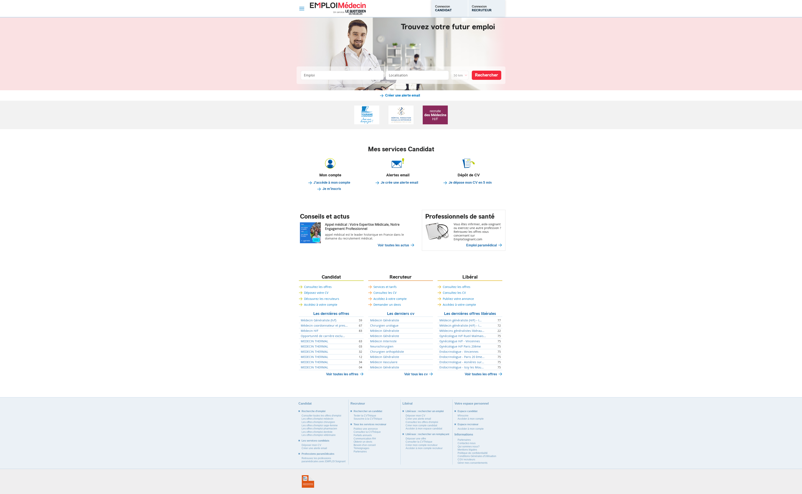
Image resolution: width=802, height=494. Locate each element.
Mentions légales (467, 449)
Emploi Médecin (338, 8)
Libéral (470, 277)
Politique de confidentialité (473, 453)
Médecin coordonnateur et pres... (324, 325)
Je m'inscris (331, 189)
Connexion (443, 8)
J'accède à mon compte (331, 183)
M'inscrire (463, 415)
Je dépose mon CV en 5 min (470, 183)
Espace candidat (467, 411)
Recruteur (401, 277)
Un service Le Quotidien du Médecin (349, 12)
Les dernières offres (331, 313)
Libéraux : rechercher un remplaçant (427, 434)
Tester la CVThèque (365, 415)
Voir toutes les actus (393, 245)
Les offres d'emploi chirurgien (318, 422)
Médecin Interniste (383, 341)
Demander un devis (387, 305)
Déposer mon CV (311, 445)
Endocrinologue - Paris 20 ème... (462, 357)
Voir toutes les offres (342, 374)
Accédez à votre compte (320, 305)
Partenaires (360, 451)
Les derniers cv (400, 313)
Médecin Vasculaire (383, 362)
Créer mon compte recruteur (422, 445)
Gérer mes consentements (472, 462)
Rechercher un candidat (368, 411)
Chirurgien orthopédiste (387, 352)
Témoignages (361, 448)
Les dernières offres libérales (470, 313)
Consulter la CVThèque (419, 441)
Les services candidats (315, 440)
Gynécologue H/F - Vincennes (459, 341)
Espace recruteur (468, 424)
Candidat (331, 277)
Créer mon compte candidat (421, 425)
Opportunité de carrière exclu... (323, 336)
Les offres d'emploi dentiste (317, 431)
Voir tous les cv (416, 374)
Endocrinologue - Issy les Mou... (461, 367)
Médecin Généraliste (384, 320)
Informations (463, 434)
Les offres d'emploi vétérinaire (319, 435)
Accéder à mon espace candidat (424, 428)
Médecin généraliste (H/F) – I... (460, 320)
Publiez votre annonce (458, 299)
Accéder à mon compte (471, 418)
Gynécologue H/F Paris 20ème (460, 346)
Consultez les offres (318, 287)
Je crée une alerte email (399, 183)
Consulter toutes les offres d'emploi (321, 415)
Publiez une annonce (366, 428)
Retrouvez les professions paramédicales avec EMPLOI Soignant (323, 460)
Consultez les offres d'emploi (422, 422)
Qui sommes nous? (469, 446)
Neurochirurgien (381, 346)
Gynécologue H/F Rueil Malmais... (462, 336)
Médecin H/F (309, 331)
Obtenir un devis (363, 441)
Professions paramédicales (318, 453)
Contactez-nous (467, 443)
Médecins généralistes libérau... (461, 331)
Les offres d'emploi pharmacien (319, 428)
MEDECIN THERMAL (314, 341)
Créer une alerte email (402, 95)
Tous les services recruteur (370, 424)
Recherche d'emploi (313, 411)
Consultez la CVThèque (367, 431)
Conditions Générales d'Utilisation (477, 456)
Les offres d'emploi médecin (317, 418)
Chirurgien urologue (384, 325)
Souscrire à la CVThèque (368, 418)
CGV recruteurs (466, 459)
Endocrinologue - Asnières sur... (461, 362)
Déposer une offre (416, 438)
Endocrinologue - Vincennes (458, 352)
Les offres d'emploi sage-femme (320, 425)
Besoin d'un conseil (365, 445)
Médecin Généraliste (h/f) (318, 320)
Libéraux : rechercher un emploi (425, 411)
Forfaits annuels (363, 435)
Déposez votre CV (316, 293)
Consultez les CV (384, 293)
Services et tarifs (385, 287)
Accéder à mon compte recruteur (424, 448)
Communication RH (365, 438)
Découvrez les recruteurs (321, 299)
